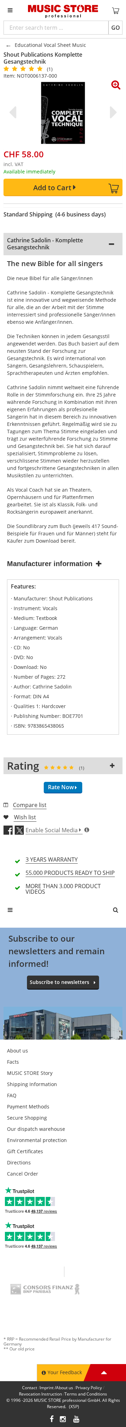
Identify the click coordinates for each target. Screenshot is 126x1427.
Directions (19, 1162)
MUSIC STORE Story (29, 1073)
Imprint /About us (56, 1388)
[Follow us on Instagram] (63, 1420)
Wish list (25, 817)
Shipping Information (32, 1084)
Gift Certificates (25, 1151)
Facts (13, 1061)
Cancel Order (22, 1173)
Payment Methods (28, 1106)
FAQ (11, 1095)
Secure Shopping (27, 1117)
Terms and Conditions (85, 1394)
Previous (14, 112)
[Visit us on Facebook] (51, 1420)
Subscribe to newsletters (59, 982)
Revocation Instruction (40, 1394)
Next (112, 112)
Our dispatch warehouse (36, 1129)
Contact (29, 1388)
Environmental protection (37, 1140)
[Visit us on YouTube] (77, 1420)
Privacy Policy (89, 1388)
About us (17, 1050)
